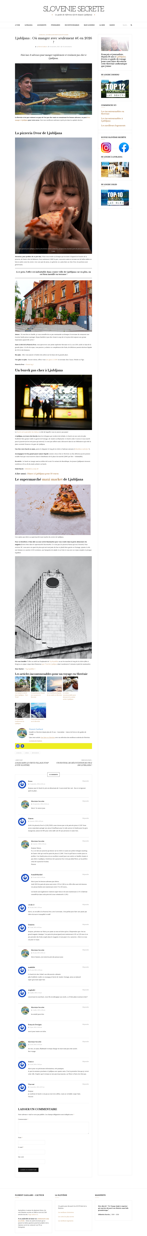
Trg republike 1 (30, 669)
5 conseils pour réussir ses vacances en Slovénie (38, 695)
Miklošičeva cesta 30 (31, 469)
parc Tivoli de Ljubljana (49, 664)
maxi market (52, 479)
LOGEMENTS (41, 25)
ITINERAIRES (55, 25)
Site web (21, 1157)
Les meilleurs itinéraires (66, 1212)
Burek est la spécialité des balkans (28, 432)
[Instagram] (18, 746)
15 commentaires (67, 46)
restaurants (35, 753)
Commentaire (23, 1119)
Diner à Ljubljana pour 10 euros (43, 474)
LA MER (102, 25)
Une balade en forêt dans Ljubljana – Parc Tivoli (21, 695)
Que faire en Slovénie (48, 737)
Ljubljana (42, 34)
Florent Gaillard (42, 46)
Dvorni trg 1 (30, 364)
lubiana (27, 753)
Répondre (85, 781)
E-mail (21, 1147)
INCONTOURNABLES (72, 25)
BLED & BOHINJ (89, 25)
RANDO (112, 25)
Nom (20, 1137)
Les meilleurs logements (113, 126)
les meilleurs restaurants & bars (57, 34)
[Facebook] (22, 746)
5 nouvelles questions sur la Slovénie (37, 720)
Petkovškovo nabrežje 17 (81, 449)
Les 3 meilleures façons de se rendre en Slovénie (54, 694)
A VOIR (17, 25)
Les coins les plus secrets (66, 1216)
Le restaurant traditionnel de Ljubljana (19, 721)
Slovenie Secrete (73, 9)
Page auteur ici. (33, 1214)
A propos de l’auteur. (35, 741)
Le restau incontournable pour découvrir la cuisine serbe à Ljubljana (69, 696)
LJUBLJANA (28, 25)
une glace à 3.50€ (52, 360)
